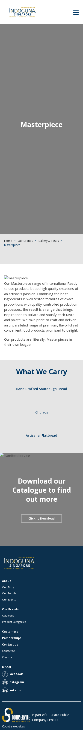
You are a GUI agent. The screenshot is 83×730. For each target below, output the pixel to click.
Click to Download (41, 518)
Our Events (9, 599)
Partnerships (11, 638)
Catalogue (8, 615)
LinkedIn (14, 690)
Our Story (8, 587)
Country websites (13, 726)
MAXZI (6, 667)
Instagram (16, 682)
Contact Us (10, 644)
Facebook (15, 674)
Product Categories (14, 621)
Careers (7, 657)
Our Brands (25, 241)
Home (8, 241)
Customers (10, 631)
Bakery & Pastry (49, 241)
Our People (9, 593)
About (6, 581)
